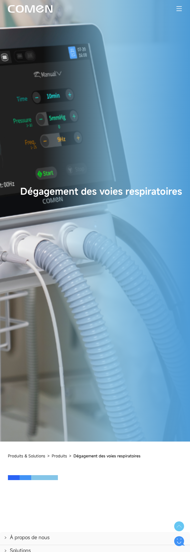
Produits (59, 456)
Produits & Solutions (26, 456)
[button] (95, 538)
